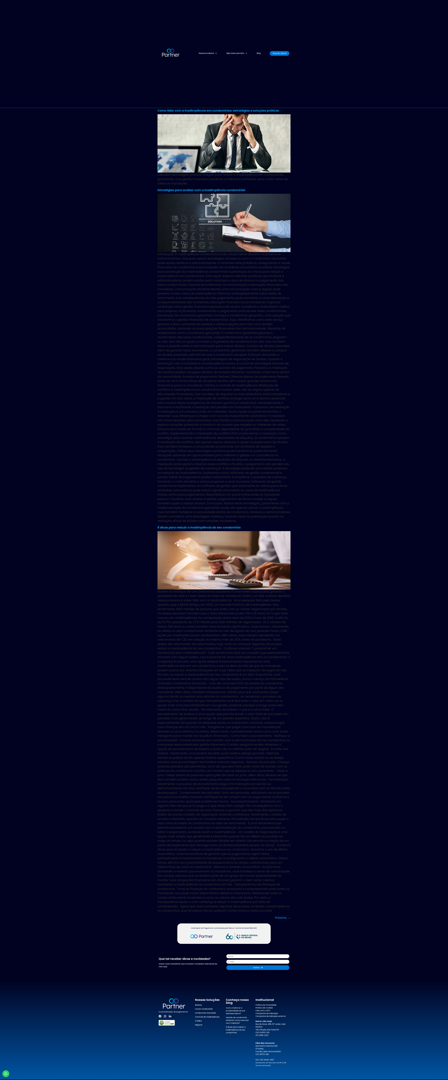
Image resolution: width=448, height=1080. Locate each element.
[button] (5, 1073)
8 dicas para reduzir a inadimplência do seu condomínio (199, 527)
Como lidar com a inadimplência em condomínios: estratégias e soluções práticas (218, 111)
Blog (259, 53)
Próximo (282, 918)
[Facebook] (160, 1016)
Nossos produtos (206, 53)
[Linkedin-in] (170, 1016)
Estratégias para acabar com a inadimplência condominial (201, 190)
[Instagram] (165, 1016)
